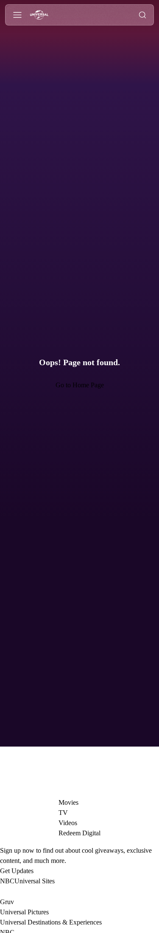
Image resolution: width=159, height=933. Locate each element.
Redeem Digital (80, 833)
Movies (67, 802)
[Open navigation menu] (17, 15)
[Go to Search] (142, 15)
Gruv (7, 901)
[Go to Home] (39, 15)
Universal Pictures (27, 912)
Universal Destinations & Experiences (57, 922)
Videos (67, 822)
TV (61, 812)
